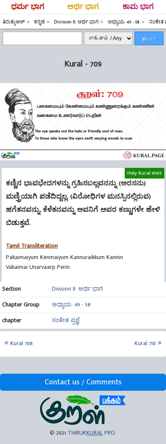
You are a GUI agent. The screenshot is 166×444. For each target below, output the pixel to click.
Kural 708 (21, 343)
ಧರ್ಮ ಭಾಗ (27, 6)
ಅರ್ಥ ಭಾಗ (83, 6)
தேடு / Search (148, 40)
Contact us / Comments (83, 382)
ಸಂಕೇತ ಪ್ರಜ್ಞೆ (66, 320)
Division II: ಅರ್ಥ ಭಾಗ (77, 289)
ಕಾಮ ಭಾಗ (138, 6)
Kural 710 (145, 343)
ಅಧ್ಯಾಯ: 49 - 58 (71, 304)
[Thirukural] (83, 423)
